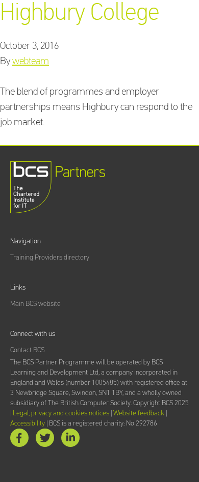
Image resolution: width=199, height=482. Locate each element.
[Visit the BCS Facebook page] (19, 440)
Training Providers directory (49, 257)
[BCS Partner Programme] (58, 187)
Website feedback (138, 413)
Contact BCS (27, 350)
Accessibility (27, 423)
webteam (30, 61)
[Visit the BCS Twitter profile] (45, 440)
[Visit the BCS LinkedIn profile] (70, 440)
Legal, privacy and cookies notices (61, 413)
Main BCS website (35, 303)
